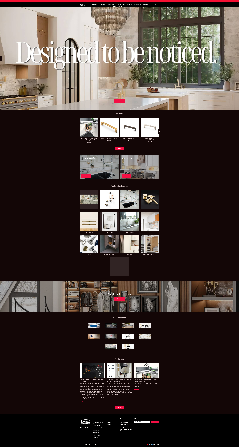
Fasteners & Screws (97, 435)
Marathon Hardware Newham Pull (109, 138)
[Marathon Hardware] (128, 336)
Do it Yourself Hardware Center (112, 2)
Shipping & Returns (124, 424)
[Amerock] (93, 326)
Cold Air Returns (89, 232)
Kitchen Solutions (129, 210)
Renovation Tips (137, 4)
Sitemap (122, 426)
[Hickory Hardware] (93, 336)
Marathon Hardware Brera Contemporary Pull (150, 139)
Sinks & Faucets (130, 232)
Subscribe (155, 421)
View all (119, 148)
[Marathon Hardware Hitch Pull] (129, 127)
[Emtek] (145, 326)
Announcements (116, 6)
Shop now (119, 298)
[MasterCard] (147, 444)
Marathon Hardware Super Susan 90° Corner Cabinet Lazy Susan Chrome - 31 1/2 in (89, 139)
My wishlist (109, 424)
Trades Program (123, 427)
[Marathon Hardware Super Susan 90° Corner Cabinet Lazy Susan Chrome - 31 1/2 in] (89, 127)
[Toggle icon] (154, 4)
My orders (109, 422)
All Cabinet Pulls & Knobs (89, 210)
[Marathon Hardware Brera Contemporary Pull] (150, 127)
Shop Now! (119, 101)
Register (108, 421)
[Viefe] (128, 346)
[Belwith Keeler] (111, 326)
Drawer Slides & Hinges (109, 254)
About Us (122, 421)
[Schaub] (145, 336)
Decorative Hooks (109, 210)
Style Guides (145, 4)
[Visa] (149, 444)
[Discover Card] (154, 444)
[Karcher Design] (111, 336)
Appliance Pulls (129, 254)
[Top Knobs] (111, 346)
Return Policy (130, 4)
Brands (122, 6)
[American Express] (152, 444)
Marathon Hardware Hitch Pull (129, 138)
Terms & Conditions (124, 422)
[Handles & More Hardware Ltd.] (82, 4)
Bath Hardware (109, 232)
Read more (82, 401)
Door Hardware (150, 210)
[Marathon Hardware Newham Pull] (109, 127)
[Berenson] (128, 326)
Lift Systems (150, 232)
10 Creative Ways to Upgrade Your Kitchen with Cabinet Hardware (119, 380)
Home (89, 2)
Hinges (89, 254)
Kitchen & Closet (96, 433)
